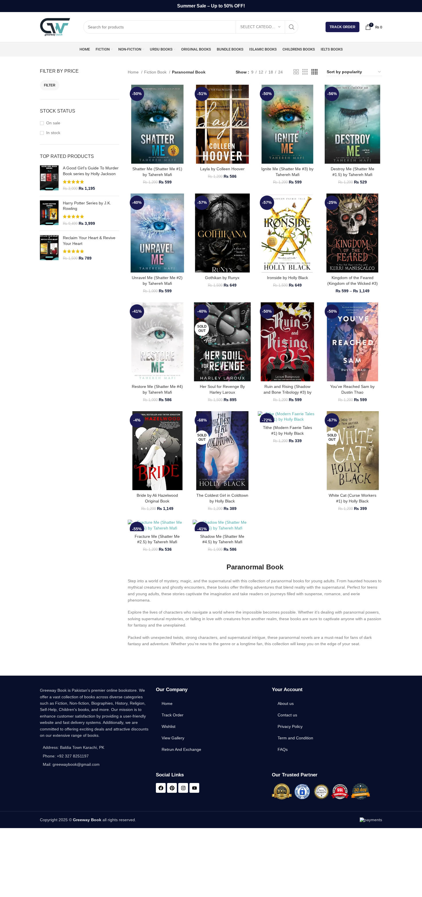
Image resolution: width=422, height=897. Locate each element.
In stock (53, 132)
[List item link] (95, 756)
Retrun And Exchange (181, 749)
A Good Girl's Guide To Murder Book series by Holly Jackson (91, 171)
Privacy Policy (290, 726)
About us (286, 703)
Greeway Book (87, 819)
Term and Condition (295, 738)
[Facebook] (161, 788)
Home (134, 72)
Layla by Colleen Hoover (222, 169)
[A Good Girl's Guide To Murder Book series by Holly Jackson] (49, 178)
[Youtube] (194, 788)
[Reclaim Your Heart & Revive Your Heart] (49, 248)
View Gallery (173, 738)
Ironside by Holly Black (287, 277)
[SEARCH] (291, 27)
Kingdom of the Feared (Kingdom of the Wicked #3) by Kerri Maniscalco (352, 283)
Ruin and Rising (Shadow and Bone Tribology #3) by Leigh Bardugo (287, 392)
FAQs (283, 749)
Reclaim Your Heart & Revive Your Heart (89, 240)
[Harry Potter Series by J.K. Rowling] (49, 213)
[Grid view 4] (314, 72)
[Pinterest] (172, 788)
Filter (49, 85)
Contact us (287, 715)
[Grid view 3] (305, 72)
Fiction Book (156, 72)
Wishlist (168, 726)
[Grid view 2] (296, 72)
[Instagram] (183, 788)
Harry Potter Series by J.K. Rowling (87, 206)
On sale (53, 123)
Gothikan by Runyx (222, 277)
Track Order (342, 27)
